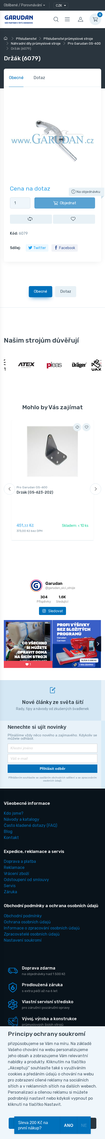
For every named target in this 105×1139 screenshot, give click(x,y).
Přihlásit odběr (52, 769)
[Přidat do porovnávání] (31, 219)
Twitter (39, 248)
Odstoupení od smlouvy (26, 879)
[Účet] (80, 19)
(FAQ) (30, 825)
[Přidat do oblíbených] (74, 219)
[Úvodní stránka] (6, 39)
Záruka (10, 891)
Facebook (67, 248)
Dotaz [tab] (39, 77)
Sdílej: (15, 248)
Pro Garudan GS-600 (32, 487)
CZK (59, 5)
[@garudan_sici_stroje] (36, 586)
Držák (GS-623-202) (35, 492)
